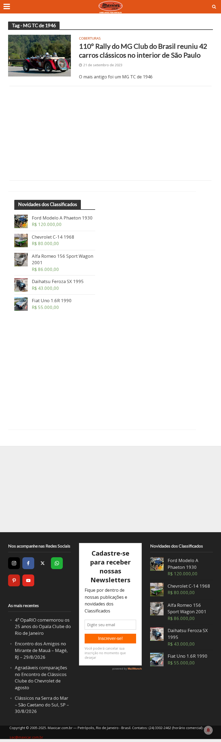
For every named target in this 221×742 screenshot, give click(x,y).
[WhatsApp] (57, 563)
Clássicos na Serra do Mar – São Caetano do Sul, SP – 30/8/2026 (42, 704)
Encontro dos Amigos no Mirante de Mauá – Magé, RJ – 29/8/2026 (41, 650)
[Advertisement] (110, 133)
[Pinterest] (14, 580)
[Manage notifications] (208, 730)
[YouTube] (28, 580)
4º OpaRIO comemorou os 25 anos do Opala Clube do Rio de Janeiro (43, 626)
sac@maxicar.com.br (26, 737)
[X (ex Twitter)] (43, 563)
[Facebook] (28, 563)
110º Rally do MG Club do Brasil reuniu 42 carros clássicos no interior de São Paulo (143, 51)
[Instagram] (14, 563)
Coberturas (90, 39)
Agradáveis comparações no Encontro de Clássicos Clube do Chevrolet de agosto (41, 677)
